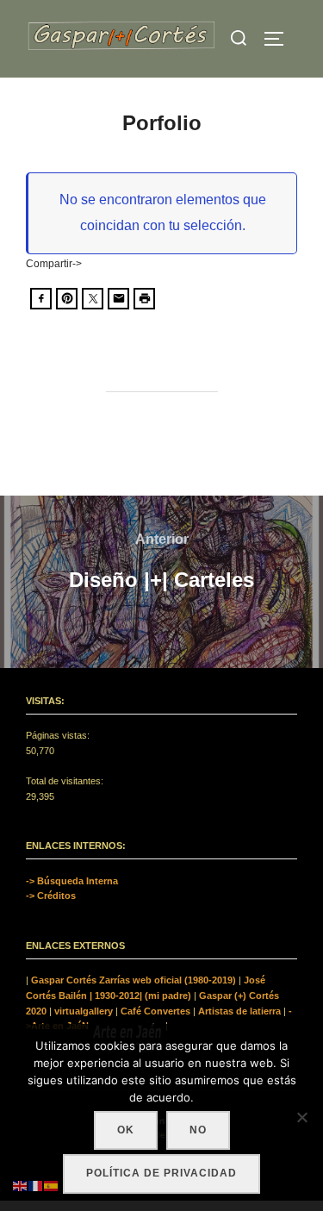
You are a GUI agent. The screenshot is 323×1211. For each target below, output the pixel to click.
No (198, 1130)
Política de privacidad (161, 1173)
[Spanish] (51, 1184)
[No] (301, 1117)
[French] (36, 1184)
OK (125, 1130)
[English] (20, 1184)
